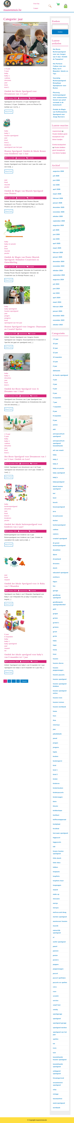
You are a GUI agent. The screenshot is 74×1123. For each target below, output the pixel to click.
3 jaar (55, 379)
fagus (55, 581)
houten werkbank (59, 707)
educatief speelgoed (60, 572)
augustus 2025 (58, 225)
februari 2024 (58, 306)
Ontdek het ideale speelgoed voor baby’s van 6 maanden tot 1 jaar (23, 655)
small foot (57, 1005)
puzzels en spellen (60, 982)
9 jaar (55, 420)
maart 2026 (57, 194)
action (55, 425)
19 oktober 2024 (12, 531)
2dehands (56, 370)
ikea (54, 720)
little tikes (57, 862)
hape (55, 645)
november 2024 (58, 266)
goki (54, 609)
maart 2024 (57, 302)
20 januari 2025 (11, 333)
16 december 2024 (12, 396)
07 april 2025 (11, 266)
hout (54, 654)
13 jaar (55, 361)
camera (55, 534)
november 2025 (58, 212)
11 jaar (55, 348)
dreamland (57, 559)
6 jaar (6, 634)
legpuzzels (57, 842)
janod (55, 738)
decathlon (56, 550)
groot (55, 631)
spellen (55, 1039)
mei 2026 (56, 185)
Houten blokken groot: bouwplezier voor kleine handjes (59, 136)
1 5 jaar (7, 69)
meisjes (56, 908)
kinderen (7, 145)
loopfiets (56, 876)
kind (6, 85)
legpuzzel (56, 837)
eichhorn (56, 577)
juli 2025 (56, 230)
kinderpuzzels (58, 792)
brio (54, 511)
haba (55, 641)
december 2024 (58, 261)
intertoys (56, 725)
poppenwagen (58, 969)
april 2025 (56, 243)
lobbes (55, 867)
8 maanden (57, 416)
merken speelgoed (60, 917)
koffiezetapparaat (59, 819)
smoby (55, 1009)
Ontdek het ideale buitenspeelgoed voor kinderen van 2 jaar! (23, 525)
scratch (56, 996)
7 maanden (57, 407)
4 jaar (55, 384)
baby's (55, 477)
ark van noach (58, 450)
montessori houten (60, 921)
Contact (35, 8)
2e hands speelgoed (60, 375)
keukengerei (57, 761)
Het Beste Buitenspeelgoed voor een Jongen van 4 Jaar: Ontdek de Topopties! (60, 54)
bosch (55, 502)
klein (55, 801)
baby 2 (55, 464)
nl (53, 937)
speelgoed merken (60, 1027)
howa (55, 711)
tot (5, 651)
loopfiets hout (58, 880)
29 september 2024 (13, 661)
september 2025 (59, 221)
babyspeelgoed (58, 482)
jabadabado (57, 734)
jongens (7, 318)
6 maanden (8, 637)
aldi (54, 429)
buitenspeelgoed (10, 506)
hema (55, 650)
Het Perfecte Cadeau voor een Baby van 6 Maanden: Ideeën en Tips (60, 68)
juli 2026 (56, 176)
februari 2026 (58, 198)
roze (54, 991)
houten (55, 659)
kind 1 (6, 87)
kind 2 (6, 516)
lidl (54, 846)
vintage (55, 1094)
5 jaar (6, 71)
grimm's (56, 622)
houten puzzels (59, 675)
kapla (55, 752)
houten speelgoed (11, 135)
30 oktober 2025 (12, 98)
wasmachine (57, 1098)
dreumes (7, 80)
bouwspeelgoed (59, 507)
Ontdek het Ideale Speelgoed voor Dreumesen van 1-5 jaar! (20, 92)
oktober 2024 (58, 270)
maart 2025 (57, 248)
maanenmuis (24, 98)
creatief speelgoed (60, 538)
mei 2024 (56, 293)
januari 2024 (57, 311)
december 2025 (58, 207)
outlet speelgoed (59, 942)
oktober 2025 (58, 216)
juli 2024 (56, 284)
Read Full (9, 112)
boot (54, 498)
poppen (56, 964)
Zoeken (56, 21)
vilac (54, 1089)
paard (55, 946)
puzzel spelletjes (59, 978)
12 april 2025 (11, 198)
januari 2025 (57, 257)
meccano (56, 899)
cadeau (7, 78)
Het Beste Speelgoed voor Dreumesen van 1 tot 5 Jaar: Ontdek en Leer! (25, 457)
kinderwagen (58, 797)
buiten (55, 520)
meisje (55, 903)
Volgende (24, 681)
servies (55, 1000)
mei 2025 (56, 239)
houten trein (57, 698)
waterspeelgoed (59, 1103)
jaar (5, 83)
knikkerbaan (57, 810)
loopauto (56, 871)
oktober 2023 (58, 324)
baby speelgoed (10, 309)
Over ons (36, 3)
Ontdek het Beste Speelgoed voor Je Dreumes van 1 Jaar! (21, 390)
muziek (7, 185)
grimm (55, 618)
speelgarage (57, 1014)
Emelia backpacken (59, 144)
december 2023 (58, 315)
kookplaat (56, 824)
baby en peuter (10, 244)
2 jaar (55, 366)
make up (56, 894)
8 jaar (55, 411)
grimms (56, 627)
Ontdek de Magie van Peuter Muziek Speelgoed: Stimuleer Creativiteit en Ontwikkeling (21, 259)
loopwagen (57, 885)
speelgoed (57, 1018)
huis (54, 716)
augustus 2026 (58, 171)
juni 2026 (56, 180)
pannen (55, 951)
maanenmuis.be (12, 9)
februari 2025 (58, 252)
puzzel (55, 973)
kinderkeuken (58, 788)
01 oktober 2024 (12, 590)
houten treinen (58, 702)
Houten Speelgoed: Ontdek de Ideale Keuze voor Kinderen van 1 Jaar (25, 152)
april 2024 (56, 297)
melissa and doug (59, 912)
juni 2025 (56, 234)
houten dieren (58, 663)
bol (54, 493)
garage (55, 590)
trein (54, 1048)
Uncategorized (58, 1078)
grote (55, 636)
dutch (55, 568)
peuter (6, 187)
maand (7, 580)
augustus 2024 (58, 279)
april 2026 (56, 189)
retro (55, 987)
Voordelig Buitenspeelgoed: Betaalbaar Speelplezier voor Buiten (59, 83)
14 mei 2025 (10, 158)
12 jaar (55, 352)
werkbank (56, 1107)
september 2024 (59, 275)
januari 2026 (57, 203)
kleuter (55, 806)
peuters (56, 960)
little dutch (57, 858)
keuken (55, 756)
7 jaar (55, 402)
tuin (54, 1052)
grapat (55, 613)
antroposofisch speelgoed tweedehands (58, 443)
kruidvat (56, 828)
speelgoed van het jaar (13, 147)
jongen (7, 316)
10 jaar (55, 343)
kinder (55, 779)
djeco (55, 554)
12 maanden (57, 357)
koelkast (56, 815)
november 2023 (58, 320)
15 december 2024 (12, 463)
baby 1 (7, 76)
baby (6, 73)
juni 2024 (56, 288)
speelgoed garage (59, 1023)
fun (54, 586)
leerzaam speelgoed (60, 833)
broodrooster (58, 516)
